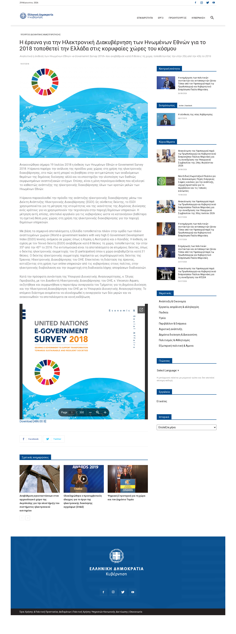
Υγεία (162, 318)
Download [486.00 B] (33, 421)
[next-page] (27, 518)
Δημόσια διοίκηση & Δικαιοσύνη (178, 334)
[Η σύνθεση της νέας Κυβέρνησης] (166, 119)
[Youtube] (213, 2)
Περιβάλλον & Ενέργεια (172, 323)
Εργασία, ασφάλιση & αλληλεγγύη (179, 306)
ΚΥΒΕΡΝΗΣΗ (198, 17)
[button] (212, 18)
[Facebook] (195, 2)
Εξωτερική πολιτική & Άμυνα (176, 345)
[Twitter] (207, 2)
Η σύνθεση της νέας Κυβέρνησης (195, 114)
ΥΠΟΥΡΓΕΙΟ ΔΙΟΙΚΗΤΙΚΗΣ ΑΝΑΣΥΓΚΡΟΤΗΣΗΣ (41, 35)
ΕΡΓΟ (161, 17)
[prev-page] (22, 518)
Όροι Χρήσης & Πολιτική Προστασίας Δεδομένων (45, 612)
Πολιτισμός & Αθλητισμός (174, 340)
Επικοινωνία (136, 612)
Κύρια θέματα (167, 141)
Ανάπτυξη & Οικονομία (172, 301)
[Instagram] (201, 2)
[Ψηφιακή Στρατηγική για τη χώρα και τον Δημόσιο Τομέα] (128, 479)
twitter (181, 106)
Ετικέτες (162, 401)
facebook (188, 106)
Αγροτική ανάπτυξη (170, 329)
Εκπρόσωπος (167, 105)
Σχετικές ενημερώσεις (35, 457)
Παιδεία (163, 312)
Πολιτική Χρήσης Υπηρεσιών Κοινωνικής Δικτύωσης (100, 612)
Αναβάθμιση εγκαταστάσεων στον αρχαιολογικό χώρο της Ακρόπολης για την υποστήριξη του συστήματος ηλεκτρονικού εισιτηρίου (39, 503)
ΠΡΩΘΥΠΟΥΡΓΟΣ (178, 17)
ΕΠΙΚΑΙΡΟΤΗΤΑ (145, 17)
